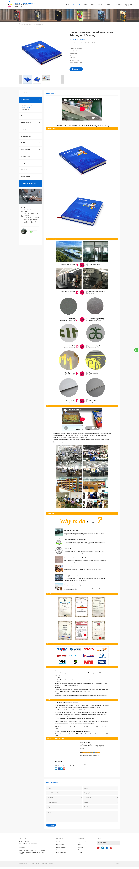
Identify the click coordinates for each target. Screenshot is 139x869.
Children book (25, 116)
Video (85, 4)
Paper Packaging (25, 149)
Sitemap (118, 863)
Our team (80, 844)
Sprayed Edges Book (27, 105)
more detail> (103, 750)
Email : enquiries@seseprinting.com (28, 843)
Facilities (80, 852)
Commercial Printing (26, 136)
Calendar (23, 129)
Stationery (24, 169)
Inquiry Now (77, 69)
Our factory (80, 847)
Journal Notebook (26, 122)
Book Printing (32, 24)
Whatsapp (34, 231)
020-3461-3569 (27, 209)
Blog (92, 4)
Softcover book (26, 109)
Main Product (24, 93)
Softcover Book (25, 156)
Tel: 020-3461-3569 (24, 841)
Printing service (25, 176)
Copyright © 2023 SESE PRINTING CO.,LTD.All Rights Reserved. (36, 863)
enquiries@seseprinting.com (31, 213)
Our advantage (81, 849)
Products (76, 4)
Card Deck (24, 142)
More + (58, 855)
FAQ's (109, 4)
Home (68, 4)
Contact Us (118, 4)
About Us (101, 4)
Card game (24, 163)
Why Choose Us (82, 842)
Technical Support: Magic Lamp (69, 867)
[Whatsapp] (136, 349)
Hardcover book (40, 24)
